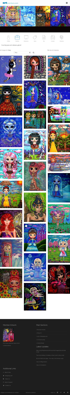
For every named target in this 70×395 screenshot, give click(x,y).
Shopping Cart (8, 375)
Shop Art (39, 333)
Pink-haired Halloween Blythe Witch (11, 343)
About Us (7, 379)
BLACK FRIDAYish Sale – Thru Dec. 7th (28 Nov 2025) (49, 358)
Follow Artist (7, 23)
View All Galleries (54, 50)
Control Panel (40, 343)
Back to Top (8, 372)
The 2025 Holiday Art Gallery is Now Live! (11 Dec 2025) (50, 355)
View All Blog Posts (41, 361)
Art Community (41, 339)
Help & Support (8, 382)
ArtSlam (17, 392)
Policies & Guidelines (31, 392)
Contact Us (8, 385)
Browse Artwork (41, 329)
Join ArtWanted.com (42, 336)
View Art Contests (40, 365)
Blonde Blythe (7, 345)
